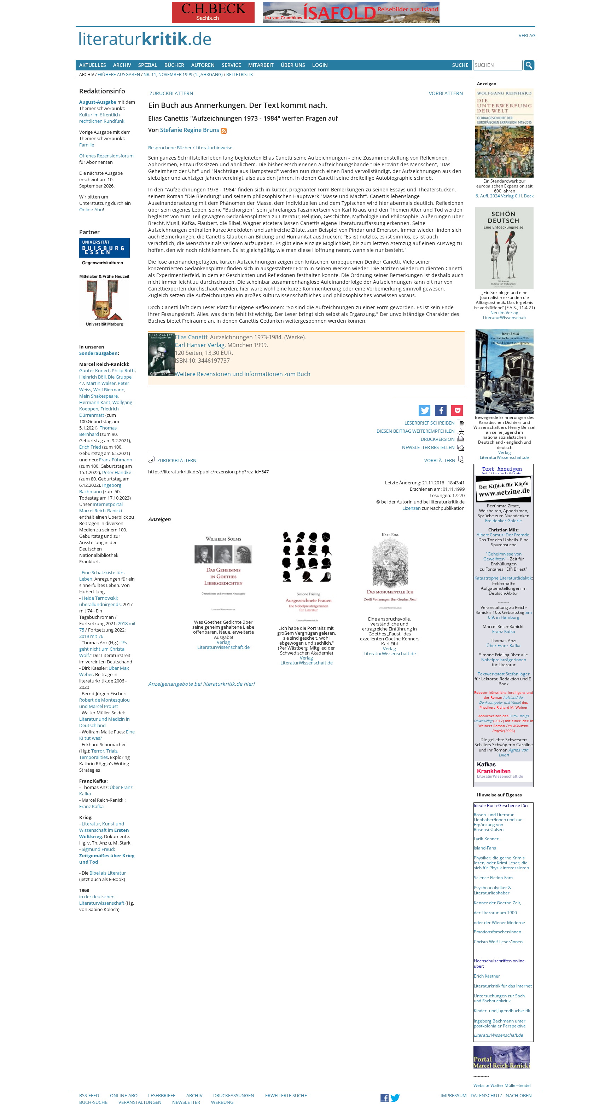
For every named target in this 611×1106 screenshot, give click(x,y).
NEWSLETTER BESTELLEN (428, 447)
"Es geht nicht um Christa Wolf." (103, 648)
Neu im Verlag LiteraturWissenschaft (504, 315)
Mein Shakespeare (98, 396)
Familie (86, 145)
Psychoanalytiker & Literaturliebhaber (492, 890)
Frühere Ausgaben (119, 74)
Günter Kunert (94, 370)
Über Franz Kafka (503, 645)
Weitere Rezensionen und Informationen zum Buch (242, 374)
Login (320, 65)
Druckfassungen (233, 1095)
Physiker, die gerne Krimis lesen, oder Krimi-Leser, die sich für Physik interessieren (501, 862)
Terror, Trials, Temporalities (98, 754)
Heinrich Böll (92, 377)
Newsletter (186, 1102)
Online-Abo (91, 209)
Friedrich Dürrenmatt (99, 411)
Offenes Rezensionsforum (106, 155)
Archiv (122, 65)
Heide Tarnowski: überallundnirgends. (100, 601)
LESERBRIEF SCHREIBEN (430, 423)
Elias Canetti (191, 337)
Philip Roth (123, 370)
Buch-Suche (93, 1102)
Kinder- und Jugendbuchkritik (502, 1010)
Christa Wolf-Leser (492, 941)
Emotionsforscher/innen (497, 931)
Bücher (174, 65)
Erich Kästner (487, 976)
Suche (460, 65)
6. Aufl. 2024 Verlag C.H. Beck (505, 195)
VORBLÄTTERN (447, 93)
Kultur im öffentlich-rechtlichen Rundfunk (101, 117)
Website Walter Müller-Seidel (502, 1085)
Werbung (222, 1102)
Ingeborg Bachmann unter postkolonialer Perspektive (500, 1023)
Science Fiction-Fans (493, 877)
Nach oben (519, 1095)
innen (517, 941)
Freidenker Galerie (503, 520)
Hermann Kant (94, 402)
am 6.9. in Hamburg (510, 614)
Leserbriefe (161, 1095)
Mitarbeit (261, 65)
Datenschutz (486, 1095)
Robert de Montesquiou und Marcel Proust (104, 703)
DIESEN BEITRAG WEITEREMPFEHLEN (416, 431)
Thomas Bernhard (98, 431)
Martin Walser (101, 383)
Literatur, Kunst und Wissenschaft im (104, 830)
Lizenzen (411, 508)
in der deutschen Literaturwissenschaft (101, 899)
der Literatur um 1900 (495, 912)
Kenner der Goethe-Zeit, (497, 902)
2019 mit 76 (91, 636)
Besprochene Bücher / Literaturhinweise (190, 147)
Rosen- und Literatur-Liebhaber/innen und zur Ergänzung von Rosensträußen (498, 822)
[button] (424, 410)
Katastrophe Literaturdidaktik (503, 578)
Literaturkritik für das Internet (503, 986)
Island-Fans (485, 848)
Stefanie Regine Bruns (189, 130)
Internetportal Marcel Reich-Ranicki (101, 507)
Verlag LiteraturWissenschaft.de (223, 644)
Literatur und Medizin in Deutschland (104, 722)
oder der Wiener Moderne (499, 922)
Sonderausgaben (98, 353)
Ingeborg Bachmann (100, 488)
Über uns (293, 65)
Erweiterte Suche (286, 1095)
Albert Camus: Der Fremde (503, 534)
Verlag (527, 35)
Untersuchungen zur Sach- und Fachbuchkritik (500, 998)
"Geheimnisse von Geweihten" (502, 556)
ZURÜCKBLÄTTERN (170, 93)
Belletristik (239, 74)
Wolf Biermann (108, 389)
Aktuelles (92, 65)
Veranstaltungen (140, 1102)
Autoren (203, 65)
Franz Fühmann (115, 459)
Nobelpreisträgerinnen (503, 659)
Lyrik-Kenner (486, 838)
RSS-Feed (89, 1095)
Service (231, 65)
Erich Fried (90, 447)
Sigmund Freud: (106, 855)
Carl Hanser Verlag (200, 345)
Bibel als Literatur (107, 873)
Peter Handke (116, 472)
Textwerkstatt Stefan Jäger (504, 673)
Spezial (147, 65)
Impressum (454, 1095)
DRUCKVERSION (438, 439)
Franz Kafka (91, 806)
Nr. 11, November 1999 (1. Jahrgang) (183, 74)
